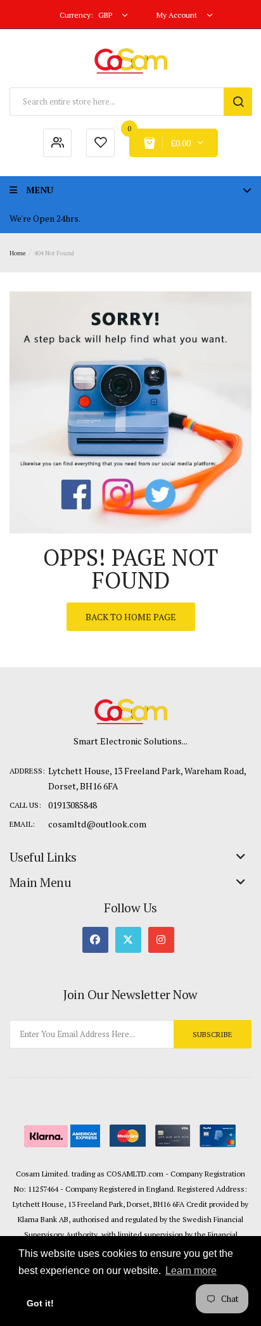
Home (17, 253)
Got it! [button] (40, 1303)
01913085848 (72, 805)
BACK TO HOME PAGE (131, 617)
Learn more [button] (191, 1270)
